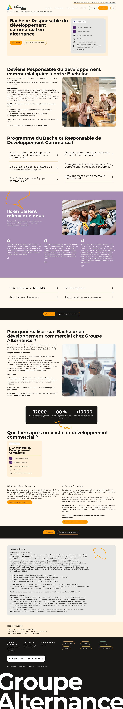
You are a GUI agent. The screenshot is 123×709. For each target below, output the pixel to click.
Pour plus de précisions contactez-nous (19, 502)
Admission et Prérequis (24, 297)
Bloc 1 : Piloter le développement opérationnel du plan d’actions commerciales (29, 155)
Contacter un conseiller (30, 647)
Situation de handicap (30, 645)
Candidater (50, 314)
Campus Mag (10, 649)
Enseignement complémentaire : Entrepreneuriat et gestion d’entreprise (88, 165)
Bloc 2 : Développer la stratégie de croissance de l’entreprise (30, 168)
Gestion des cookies (41, 666)
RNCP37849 (42, 125)
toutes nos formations (21, 395)
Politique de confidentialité (26, 666)
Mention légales (11, 666)
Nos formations (47, 642)
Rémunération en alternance (83, 297)
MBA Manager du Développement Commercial (20, 450)
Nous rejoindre (11, 650)
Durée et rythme (75, 288)
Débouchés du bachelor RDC (27, 288)
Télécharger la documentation (69, 314)
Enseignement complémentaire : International (85, 177)
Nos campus (29, 642)
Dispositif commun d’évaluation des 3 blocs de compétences (87, 154)
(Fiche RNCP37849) (24, 557)
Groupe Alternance (12, 643)
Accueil (9, 11)
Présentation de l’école (13, 647)
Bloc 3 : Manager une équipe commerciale (27, 179)
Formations (16, 11)
